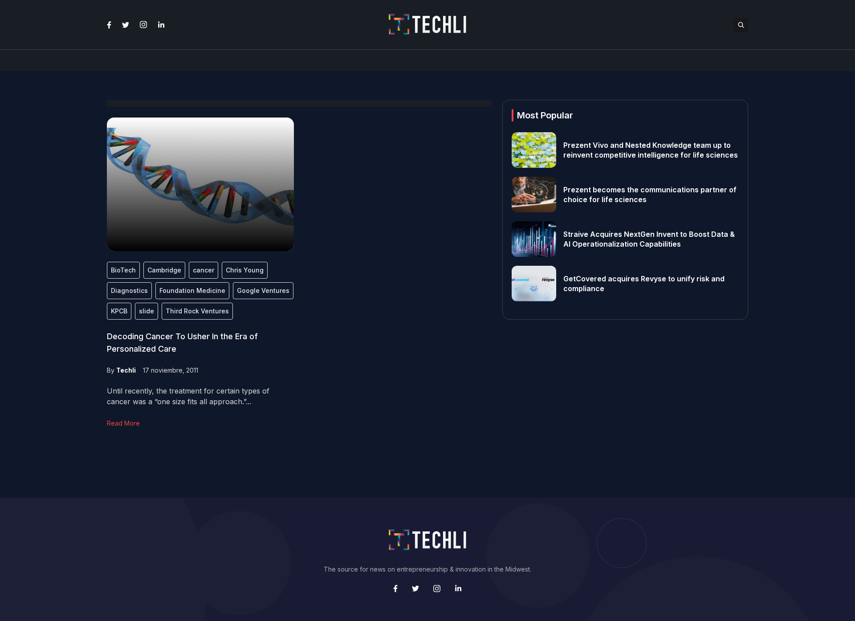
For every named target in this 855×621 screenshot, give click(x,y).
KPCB (119, 311)
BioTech (123, 270)
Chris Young (245, 270)
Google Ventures (263, 290)
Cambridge (164, 270)
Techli (126, 370)
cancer (203, 270)
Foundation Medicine (192, 290)
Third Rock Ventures (197, 311)
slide (146, 311)
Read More (123, 423)
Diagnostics (129, 290)
